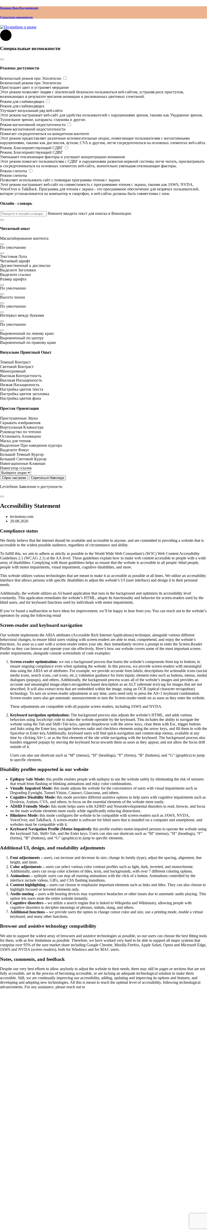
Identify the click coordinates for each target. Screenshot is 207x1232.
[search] (2, 1221)
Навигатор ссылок (16, 468)
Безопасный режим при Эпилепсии (31, 78)
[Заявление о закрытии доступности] (2, 496)
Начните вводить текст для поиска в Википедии (89, 213)
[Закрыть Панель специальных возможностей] (2, 59)
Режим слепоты (14, 171)
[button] (2, 220)
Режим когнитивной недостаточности (33, 124)
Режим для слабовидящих (22, 101)
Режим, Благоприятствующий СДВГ (32, 148)
